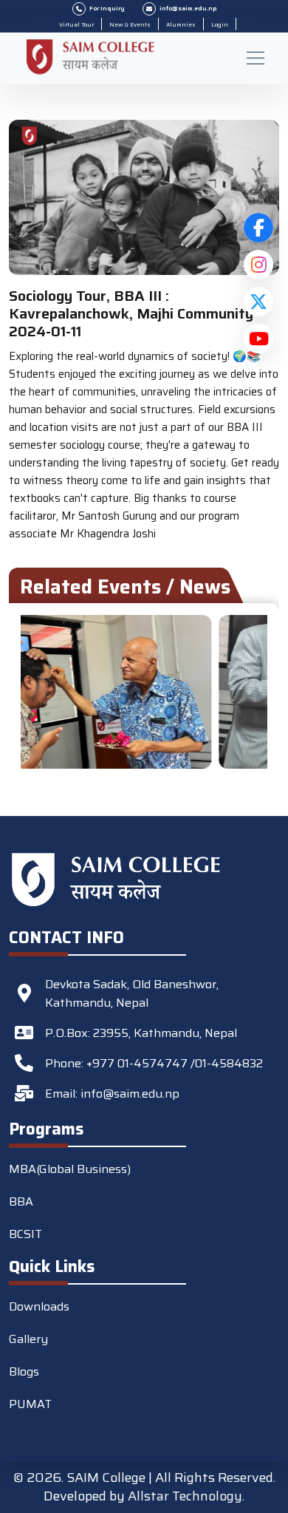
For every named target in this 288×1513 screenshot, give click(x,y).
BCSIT (25, 1234)
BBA (21, 1201)
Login (219, 25)
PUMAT (30, 1404)
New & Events (130, 25)
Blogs (24, 1371)
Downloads (39, 1306)
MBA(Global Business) (70, 1169)
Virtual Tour (76, 25)
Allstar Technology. (186, 1496)
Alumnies (181, 25)
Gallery (28, 1339)
